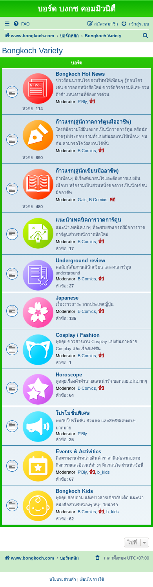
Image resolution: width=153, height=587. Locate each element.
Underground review (80, 261)
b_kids (103, 472)
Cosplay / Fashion (78, 335)
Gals (82, 199)
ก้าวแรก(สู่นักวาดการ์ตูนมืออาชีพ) (93, 122)
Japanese (67, 298)
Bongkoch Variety (32, 50)
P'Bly (82, 101)
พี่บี (92, 101)
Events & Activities (78, 451)
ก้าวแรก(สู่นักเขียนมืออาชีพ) (87, 171)
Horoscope (69, 375)
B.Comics (87, 150)
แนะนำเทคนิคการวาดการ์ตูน (88, 220)
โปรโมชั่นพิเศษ (73, 413)
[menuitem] (21, 24)
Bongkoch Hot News (80, 74)
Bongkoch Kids (74, 491)
